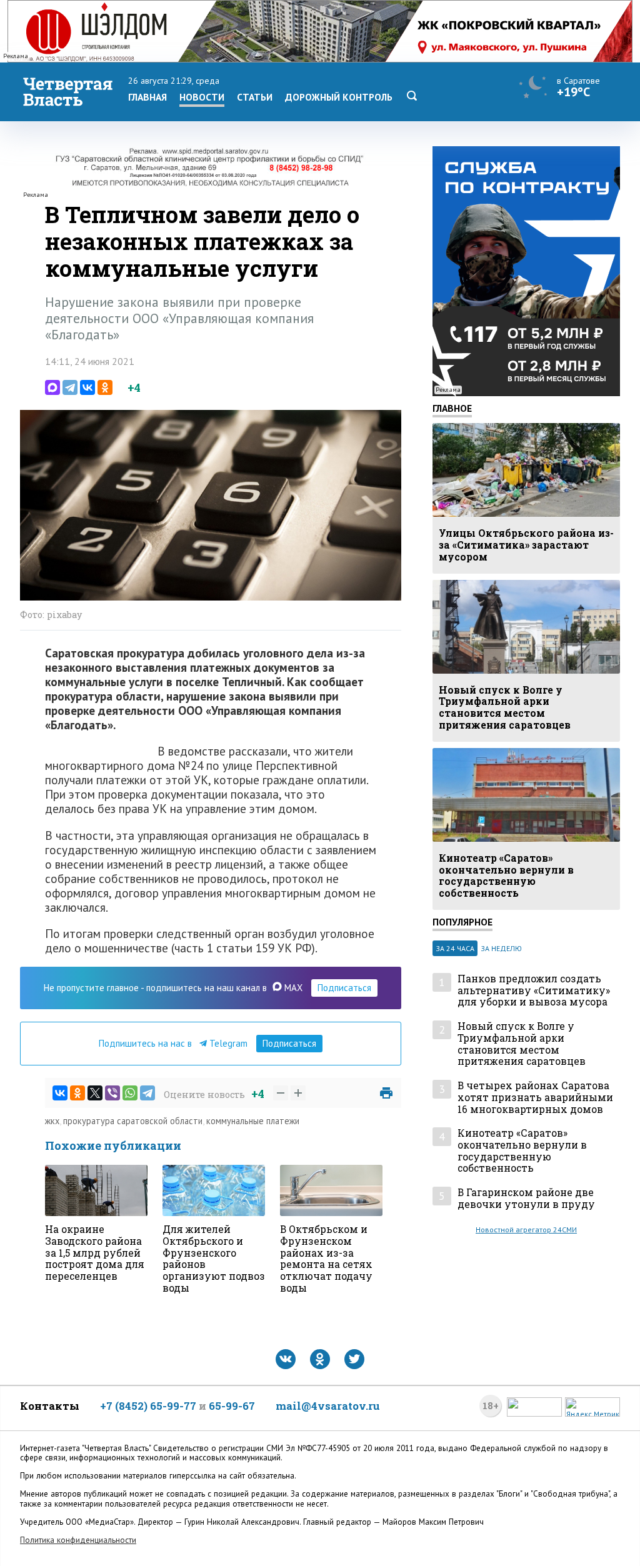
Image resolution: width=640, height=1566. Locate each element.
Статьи (254, 97)
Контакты (49, 1406)
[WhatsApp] (130, 1092)
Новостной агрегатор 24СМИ (526, 1229)
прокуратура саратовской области (132, 1121)
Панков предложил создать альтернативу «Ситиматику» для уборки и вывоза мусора (534, 990)
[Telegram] (70, 387)
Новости (201, 97)
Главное (452, 408)
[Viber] (112, 1092)
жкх (52, 1121)
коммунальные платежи (252, 1121)
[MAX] (52, 387)
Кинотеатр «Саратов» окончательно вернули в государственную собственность (522, 1150)
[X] (95, 1092)
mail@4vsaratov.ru (328, 1406)
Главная (147, 97)
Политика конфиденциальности (78, 1540)
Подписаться (344, 988)
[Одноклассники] (105, 387)
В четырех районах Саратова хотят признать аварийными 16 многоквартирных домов (535, 1097)
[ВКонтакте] (87, 387)
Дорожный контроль (338, 97)
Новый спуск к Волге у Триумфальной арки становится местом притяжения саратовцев (522, 1043)
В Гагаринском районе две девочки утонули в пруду (526, 1198)
